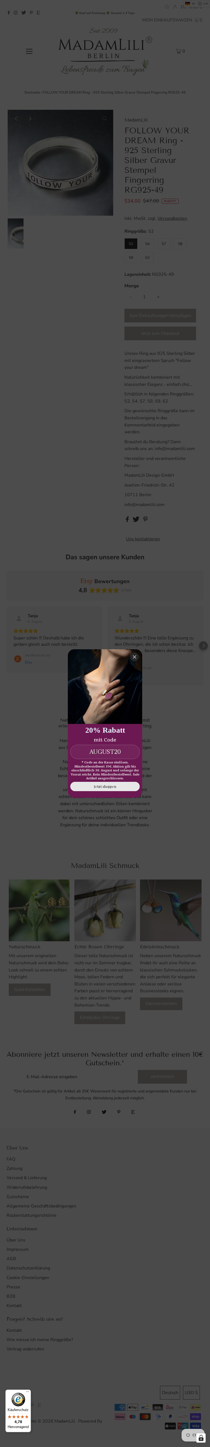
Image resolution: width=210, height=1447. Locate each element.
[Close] (134, 657)
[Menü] (27, 1393)
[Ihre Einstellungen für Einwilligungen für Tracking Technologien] (201, 1438)
